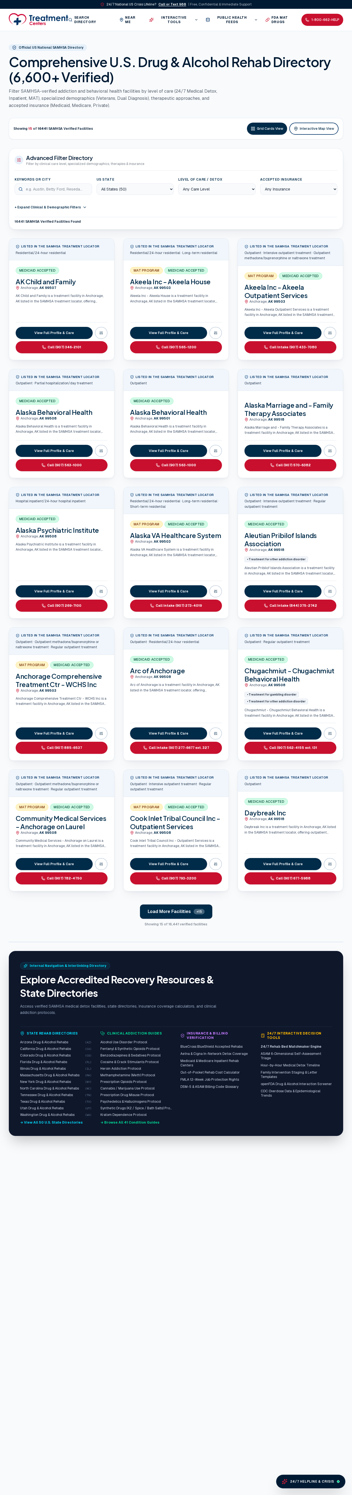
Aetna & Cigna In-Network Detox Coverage (214, 1054)
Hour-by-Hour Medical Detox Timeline (290, 1065)
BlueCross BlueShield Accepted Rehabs (211, 1046)
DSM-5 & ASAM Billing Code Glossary (209, 1087)
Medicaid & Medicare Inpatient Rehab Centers (209, 1063)
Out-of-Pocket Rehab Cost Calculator (210, 1072)
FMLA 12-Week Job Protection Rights (209, 1079)
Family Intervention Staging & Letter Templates (289, 1074)
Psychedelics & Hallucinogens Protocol (130, 1101)
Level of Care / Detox (200, 179)
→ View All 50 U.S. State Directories (51, 1122)
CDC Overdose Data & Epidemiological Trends (290, 1093)
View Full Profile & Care (54, 333)
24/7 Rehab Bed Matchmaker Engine (291, 1046)
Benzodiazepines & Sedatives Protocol (130, 1055)
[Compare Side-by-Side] (101, 333)
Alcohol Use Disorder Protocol (123, 1042)
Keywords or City (33, 179)
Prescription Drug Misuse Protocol (127, 1095)
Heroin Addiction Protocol (120, 1068)
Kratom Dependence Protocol (123, 1115)
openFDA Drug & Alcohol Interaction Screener (296, 1084)
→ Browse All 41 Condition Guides (130, 1122)
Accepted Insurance (281, 179)
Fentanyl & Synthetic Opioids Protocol (130, 1049)
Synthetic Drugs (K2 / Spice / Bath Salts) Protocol (136, 1108)
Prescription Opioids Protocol (123, 1082)
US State (105, 179)
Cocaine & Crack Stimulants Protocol (129, 1062)
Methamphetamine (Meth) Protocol (127, 1075)
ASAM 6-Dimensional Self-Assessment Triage (291, 1056)
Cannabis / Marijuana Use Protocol (127, 1088)
